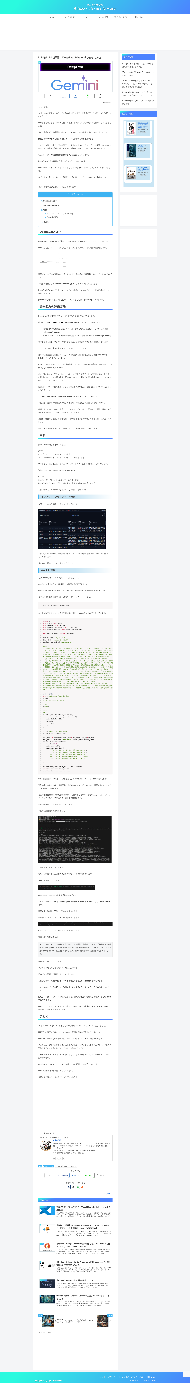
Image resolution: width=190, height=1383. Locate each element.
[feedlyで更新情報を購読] (60, 1158)
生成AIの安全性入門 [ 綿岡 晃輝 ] (143, 146)
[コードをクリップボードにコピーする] (110, 606)
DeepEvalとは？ (50, 201)
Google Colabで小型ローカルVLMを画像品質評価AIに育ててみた (137, 65)
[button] (100, 96)
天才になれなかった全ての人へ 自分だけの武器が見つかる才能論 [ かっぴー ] (143, 125)
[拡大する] (82, 255)
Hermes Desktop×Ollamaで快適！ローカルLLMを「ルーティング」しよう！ (138, 93)
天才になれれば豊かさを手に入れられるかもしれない (138, 73)
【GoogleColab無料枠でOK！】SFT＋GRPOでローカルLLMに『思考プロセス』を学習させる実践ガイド (137, 84)
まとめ (46, 222)
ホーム (101, 1377)
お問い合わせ (151, 1377)
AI (41, 1166)
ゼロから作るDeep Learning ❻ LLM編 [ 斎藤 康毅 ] (143, 169)
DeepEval (59, 1166)
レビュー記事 (125, 1377)
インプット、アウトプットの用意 (60, 214)
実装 (45, 210)
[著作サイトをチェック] (54, 1158)
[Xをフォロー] (57, 1158)
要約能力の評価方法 (51, 205)
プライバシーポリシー (138, 1377)
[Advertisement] (95, 36)
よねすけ (57, 1140)
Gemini (67, 1166)
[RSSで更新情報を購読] (63, 1158)
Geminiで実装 (52, 217)
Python (74, 1166)
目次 (73, 194)
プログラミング (49, 1166)
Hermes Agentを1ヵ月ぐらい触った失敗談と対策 (138, 102)
